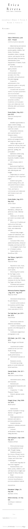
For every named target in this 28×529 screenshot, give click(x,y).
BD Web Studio (11, 526)
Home (14, 514)
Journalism (6, 20)
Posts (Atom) (13, 518)
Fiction (22, 20)
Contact (18, 22)
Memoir (15, 20)
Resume (10, 22)
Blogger (24, 526)
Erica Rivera (14, 7)
